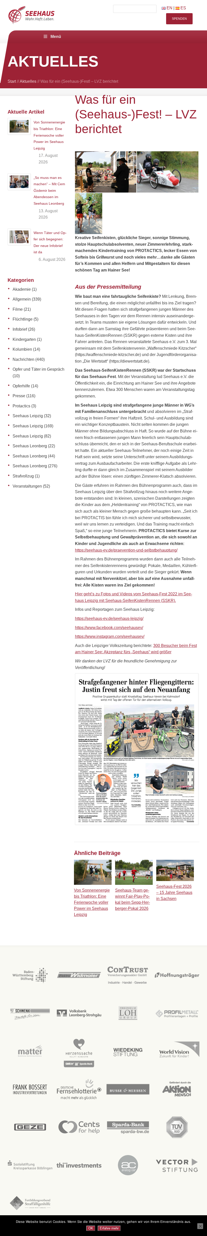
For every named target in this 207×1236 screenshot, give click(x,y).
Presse (19, 396)
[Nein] (200, 1226)
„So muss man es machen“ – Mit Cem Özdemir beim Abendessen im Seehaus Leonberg (49, 190)
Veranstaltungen (27, 486)
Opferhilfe (21, 386)
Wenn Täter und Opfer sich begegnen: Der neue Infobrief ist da (50, 242)
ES (182, 8)
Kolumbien (22, 349)
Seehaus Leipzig (28, 416)
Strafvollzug (23, 476)
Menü (55, 36)
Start (12, 81)
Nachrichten (23, 359)
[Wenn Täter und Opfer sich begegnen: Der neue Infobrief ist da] (19, 236)
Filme (18, 309)
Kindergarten (24, 339)
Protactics (21, 406)
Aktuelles (28, 81)
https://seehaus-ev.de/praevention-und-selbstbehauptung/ (126, 550)
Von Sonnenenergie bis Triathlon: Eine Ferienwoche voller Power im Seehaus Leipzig (49, 135)
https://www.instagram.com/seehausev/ (109, 636)
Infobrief (20, 329)
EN (169, 8)
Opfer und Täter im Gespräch (38, 369)
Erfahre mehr (109, 1228)
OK (90, 1228)
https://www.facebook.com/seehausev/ (109, 627)
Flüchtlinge (23, 319)
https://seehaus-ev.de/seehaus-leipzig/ (109, 618)
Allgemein (22, 299)
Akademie (22, 289)
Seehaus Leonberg (30, 446)
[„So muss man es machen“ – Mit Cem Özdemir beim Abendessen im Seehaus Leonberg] (19, 181)
